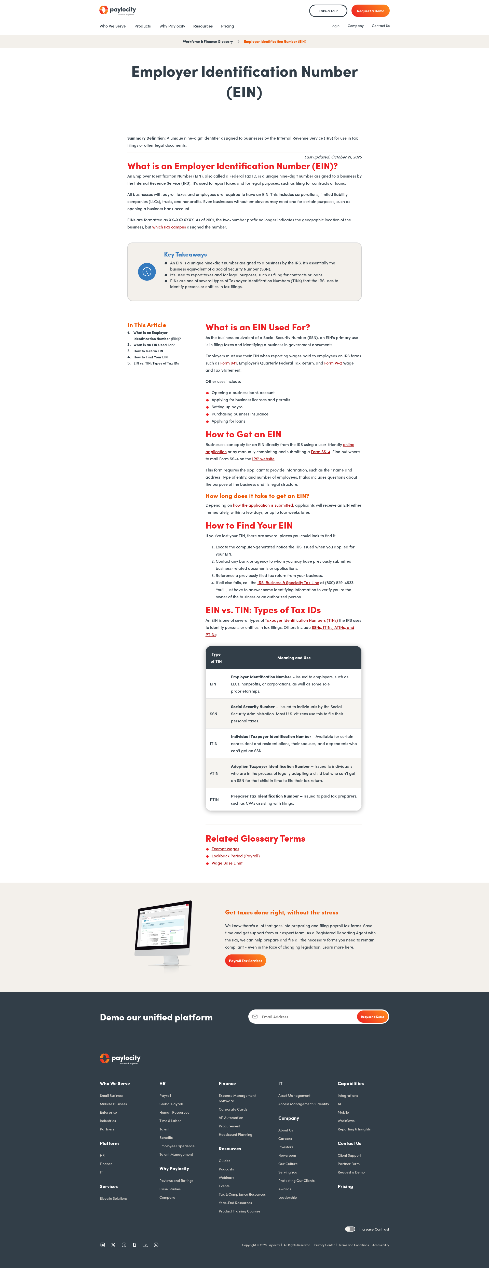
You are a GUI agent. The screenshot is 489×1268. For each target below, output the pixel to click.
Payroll (165, 1095)
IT (101, 1172)
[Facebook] (124, 1245)
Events (224, 1185)
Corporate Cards (233, 1109)
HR (102, 1155)
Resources (230, 1148)
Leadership (287, 1197)
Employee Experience (177, 1145)
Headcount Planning (235, 1134)
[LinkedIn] (102, 1245)
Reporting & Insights (354, 1128)
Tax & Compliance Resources (242, 1194)
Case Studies (170, 1188)
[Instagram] (156, 1245)
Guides (224, 1160)
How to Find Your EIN (150, 356)
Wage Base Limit (227, 863)
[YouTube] (145, 1245)
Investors (285, 1146)
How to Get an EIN (148, 350)
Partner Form (349, 1163)
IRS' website (263, 458)
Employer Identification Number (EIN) (275, 41)
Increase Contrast (374, 1229)
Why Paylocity (174, 1168)
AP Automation (231, 1117)
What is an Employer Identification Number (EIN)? (157, 335)
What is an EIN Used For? (154, 344)
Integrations (348, 1095)
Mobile (343, 1112)
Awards (284, 1188)
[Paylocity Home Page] (117, 11)
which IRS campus (169, 227)
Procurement (229, 1125)
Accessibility (380, 1245)
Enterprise (108, 1112)
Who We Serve (115, 1083)
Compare (167, 1197)
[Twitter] (113, 1245)
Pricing (345, 1186)
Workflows (346, 1120)
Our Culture (288, 1163)
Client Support (349, 1155)
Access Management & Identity (303, 1103)
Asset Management (294, 1095)
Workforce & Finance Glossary (208, 41)
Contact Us (381, 25)
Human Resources (174, 1112)
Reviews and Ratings (176, 1180)
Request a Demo (351, 1172)
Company (356, 25)
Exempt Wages (225, 848)
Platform (109, 1143)
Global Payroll (171, 1103)
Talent (164, 1128)
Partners (107, 1128)
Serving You (287, 1172)
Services (109, 1186)
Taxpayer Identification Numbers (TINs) (301, 620)
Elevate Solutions (113, 1198)
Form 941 (228, 363)
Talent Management (176, 1154)
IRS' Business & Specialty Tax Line (288, 582)
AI (339, 1103)
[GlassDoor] (135, 1245)
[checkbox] (350, 1229)
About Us (285, 1129)
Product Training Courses (239, 1210)
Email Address (275, 1016)
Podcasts (226, 1168)
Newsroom (287, 1155)
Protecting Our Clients (296, 1180)
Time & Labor (170, 1120)
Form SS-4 (320, 451)
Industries (108, 1120)
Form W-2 (333, 363)
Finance (106, 1163)
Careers (285, 1138)
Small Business (111, 1095)
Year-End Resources (235, 1202)
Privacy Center (324, 1245)
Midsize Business (113, 1103)
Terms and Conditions (353, 1245)
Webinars (226, 1177)
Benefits (166, 1137)
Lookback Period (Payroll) (236, 855)
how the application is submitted (263, 505)
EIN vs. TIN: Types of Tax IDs (156, 363)
